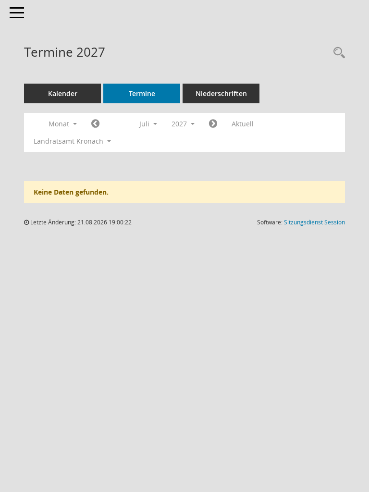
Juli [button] (145, 123)
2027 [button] (180, 123)
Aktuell (243, 123)
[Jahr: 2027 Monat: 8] (213, 124)
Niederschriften (221, 93)
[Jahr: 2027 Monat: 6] (95, 124)
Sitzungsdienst (314, 222)
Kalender (62, 93)
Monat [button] (60, 123)
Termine (142, 93)
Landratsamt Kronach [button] (69, 141)
